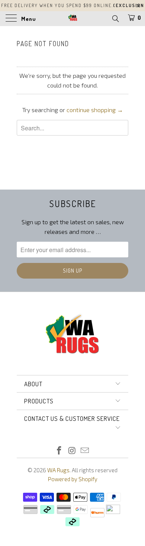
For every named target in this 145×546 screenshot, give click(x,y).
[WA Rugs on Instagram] (72, 451)
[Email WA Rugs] (85, 451)
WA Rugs (58, 470)
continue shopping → (95, 109)
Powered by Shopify (72, 479)
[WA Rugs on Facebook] (59, 451)
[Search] (115, 18)
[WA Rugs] (72, 18)
